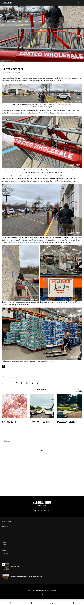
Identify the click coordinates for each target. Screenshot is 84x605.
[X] (38, 511)
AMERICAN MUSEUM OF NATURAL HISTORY (27, 576)
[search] (79, 441)
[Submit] (37, 383)
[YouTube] (45, 511)
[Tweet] (16, 383)
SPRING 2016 (9, 422)
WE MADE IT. (15, 567)
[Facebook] (35, 511)
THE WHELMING (6, 73)
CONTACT (5, 553)
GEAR (4, 550)
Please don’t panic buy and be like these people (25, 242)
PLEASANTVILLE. (66, 422)
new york (23, 376)
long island (14, 376)
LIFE (3, 65)
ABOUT (4, 542)
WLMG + (5, 526)
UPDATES (5, 545)
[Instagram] (41, 511)
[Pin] (21, 383)
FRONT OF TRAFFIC (40, 422)
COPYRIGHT (6, 547)
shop (31, 376)
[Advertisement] (17, 467)
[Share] (10, 383)
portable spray (67, 113)
